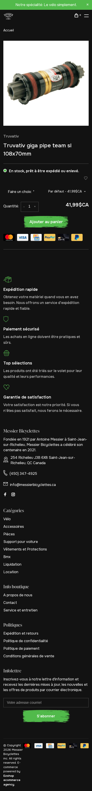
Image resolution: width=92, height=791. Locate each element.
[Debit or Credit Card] (63, 238)
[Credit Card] (36, 238)
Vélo (7, 519)
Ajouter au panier (46, 221)
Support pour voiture (20, 541)
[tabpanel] (46, 83)
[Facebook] (5, 494)
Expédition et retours (20, 633)
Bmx (6, 556)
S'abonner (46, 716)
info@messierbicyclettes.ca (33, 484)
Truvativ (11, 136)
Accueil (8, 30)
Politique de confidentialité (25, 641)
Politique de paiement (21, 648)
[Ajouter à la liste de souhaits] (86, 178)
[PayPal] (49, 238)
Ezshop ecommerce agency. (11, 780)
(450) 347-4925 (23, 473)
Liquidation (12, 564)
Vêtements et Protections (25, 549)
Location (10, 572)
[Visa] (22, 238)
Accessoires (13, 526)
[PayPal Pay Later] (77, 238)
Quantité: (11, 206)
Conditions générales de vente (28, 656)
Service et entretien (20, 610)
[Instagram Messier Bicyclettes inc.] (13, 494)
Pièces (9, 534)
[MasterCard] (9, 238)
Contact (10, 602)
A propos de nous (17, 595)
